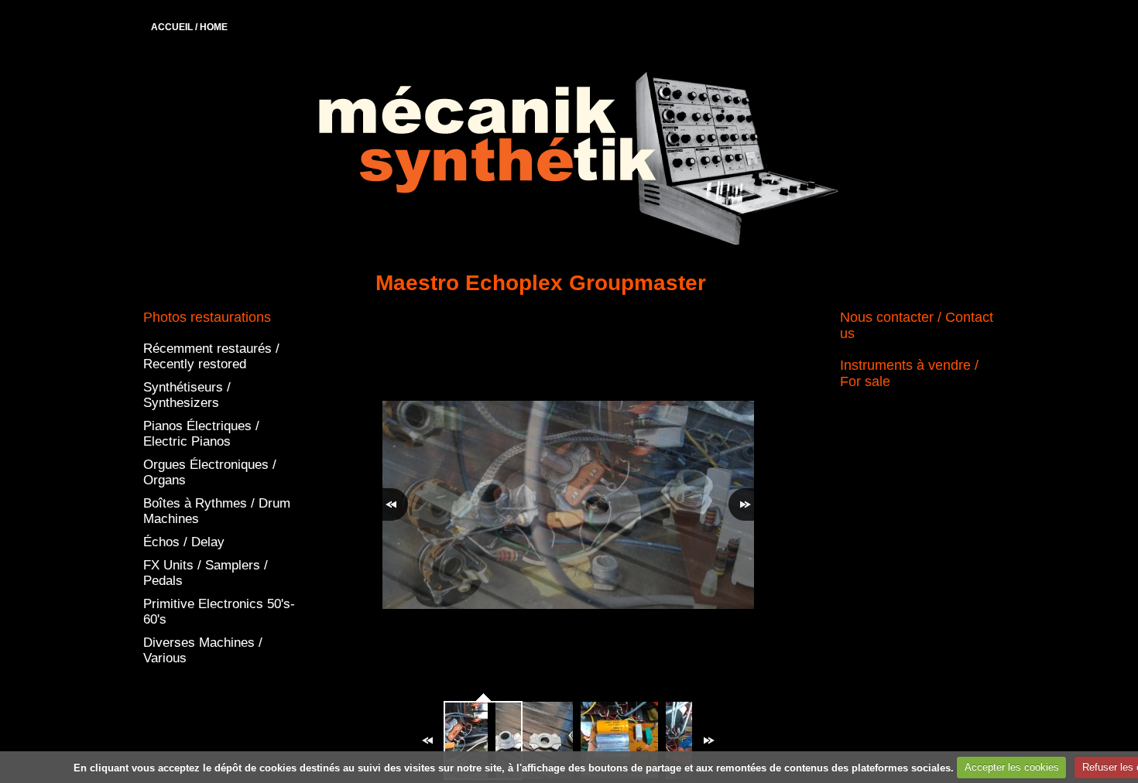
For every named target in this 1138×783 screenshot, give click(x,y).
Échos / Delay (184, 542)
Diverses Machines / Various (202, 650)
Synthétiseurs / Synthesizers (187, 395)
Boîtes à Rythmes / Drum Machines (216, 511)
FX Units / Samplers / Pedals (205, 573)
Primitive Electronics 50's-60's (219, 612)
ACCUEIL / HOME (189, 27)
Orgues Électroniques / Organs (209, 472)
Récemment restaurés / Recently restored (211, 356)
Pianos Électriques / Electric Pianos (201, 434)
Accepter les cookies (1012, 767)
